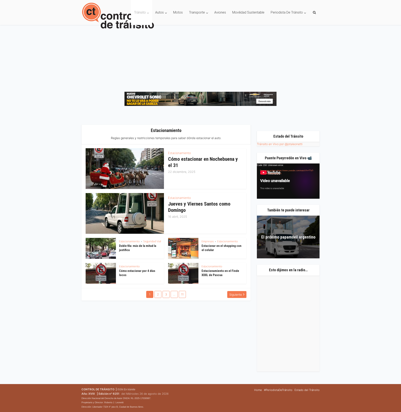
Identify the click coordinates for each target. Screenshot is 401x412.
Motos (178, 12)
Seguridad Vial (152, 241)
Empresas (208, 241)
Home (258, 390)
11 (182, 294)
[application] (288, 181)
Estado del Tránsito (307, 390)
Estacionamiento (179, 153)
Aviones (220, 12)
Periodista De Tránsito (287, 12)
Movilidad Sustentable (248, 12)
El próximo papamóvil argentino (288, 237)
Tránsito (140, 12)
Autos (159, 12)
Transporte (197, 12)
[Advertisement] (200, 56)
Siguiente (235, 294)
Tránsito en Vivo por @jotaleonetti (279, 144)
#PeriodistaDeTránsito (278, 390)
